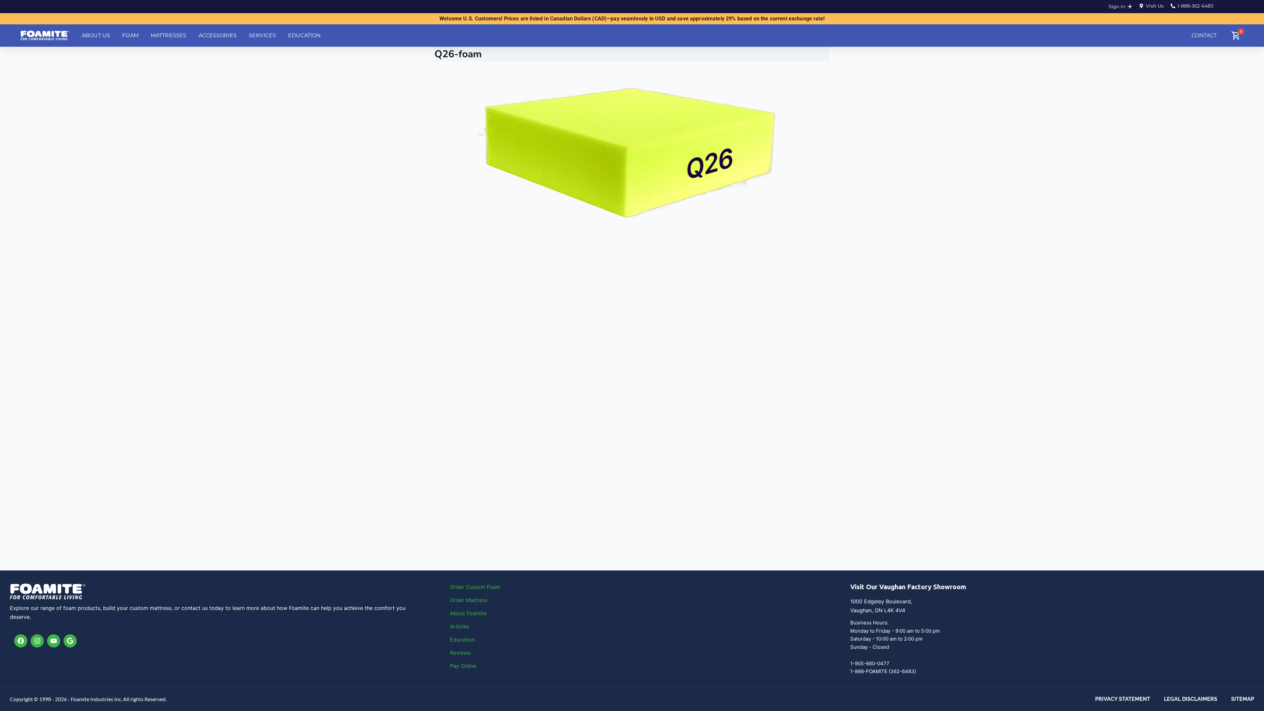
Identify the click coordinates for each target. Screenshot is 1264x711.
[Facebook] (20, 640)
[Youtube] (53, 640)
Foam (493, 587)
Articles (459, 626)
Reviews (460, 652)
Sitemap (1242, 699)
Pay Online (463, 666)
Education (462, 639)
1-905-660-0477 (869, 663)
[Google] (70, 640)
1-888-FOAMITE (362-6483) (883, 671)
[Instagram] (37, 640)
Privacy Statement (1122, 699)
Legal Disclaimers (1190, 699)
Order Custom (468, 587)
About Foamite (468, 613)
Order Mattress (468, 600)
